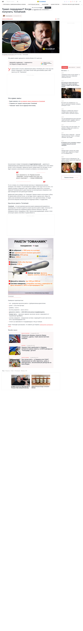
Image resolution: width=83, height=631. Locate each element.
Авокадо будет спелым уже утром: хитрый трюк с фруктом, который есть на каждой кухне (70, 152)
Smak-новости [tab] (72, 67)
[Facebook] (65, 2)
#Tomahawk (17, 370)
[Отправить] (17, 2)
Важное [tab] (78, 67)
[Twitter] (73, 1)
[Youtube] (71, 2)
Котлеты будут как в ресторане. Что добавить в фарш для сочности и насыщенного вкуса (70, 128)
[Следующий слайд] (81, 4)
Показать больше (68, 177)
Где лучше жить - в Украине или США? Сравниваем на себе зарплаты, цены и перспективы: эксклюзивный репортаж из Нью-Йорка (36, 362)
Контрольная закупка (33, 4)
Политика (23, 345)
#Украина (7, 370)
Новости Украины (25, 357)
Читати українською (7, 19)
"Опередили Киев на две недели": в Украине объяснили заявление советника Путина (70, 76)
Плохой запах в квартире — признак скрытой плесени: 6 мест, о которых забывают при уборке (70, 136)
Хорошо (48, 7)
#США (12, 370)
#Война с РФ (24, 370)
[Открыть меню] (3, 1)
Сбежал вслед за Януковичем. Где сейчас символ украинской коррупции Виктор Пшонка (71, 160)
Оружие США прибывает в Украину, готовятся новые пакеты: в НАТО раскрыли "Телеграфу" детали (36, 349)
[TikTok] (77, 2)
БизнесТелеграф (55, 4)
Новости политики (25, 333)
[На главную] (41, 1)
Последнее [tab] (64, 67)
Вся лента (64, 70)
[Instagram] (75, 2)
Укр (80, 1)
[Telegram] (69, 2)
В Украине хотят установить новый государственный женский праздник (70, 144)
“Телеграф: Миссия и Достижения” (71, 4)
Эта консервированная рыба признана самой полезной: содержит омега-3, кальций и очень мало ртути (71, 120)
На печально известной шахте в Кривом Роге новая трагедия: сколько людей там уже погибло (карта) (70, 84)
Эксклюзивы (45, 4)
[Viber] (67, 1)
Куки (41, 7)
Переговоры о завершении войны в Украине (14, 4)
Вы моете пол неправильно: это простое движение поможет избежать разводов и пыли (71, 104)
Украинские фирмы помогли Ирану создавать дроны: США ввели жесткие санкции (35, 336)
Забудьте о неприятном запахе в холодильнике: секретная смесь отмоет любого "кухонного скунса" (70, 112)
